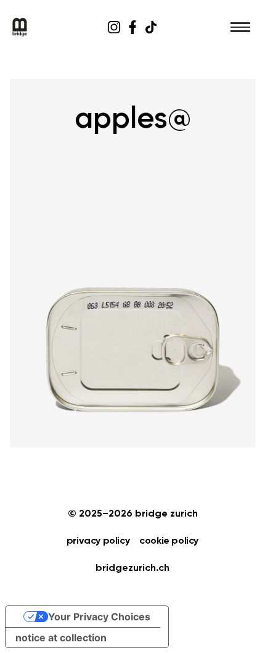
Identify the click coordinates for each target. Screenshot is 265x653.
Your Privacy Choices (99, 616)
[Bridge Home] (51, 27)
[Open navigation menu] (240, 27)
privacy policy (98, 541)
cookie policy (168, 541)
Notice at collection (61, 637)
